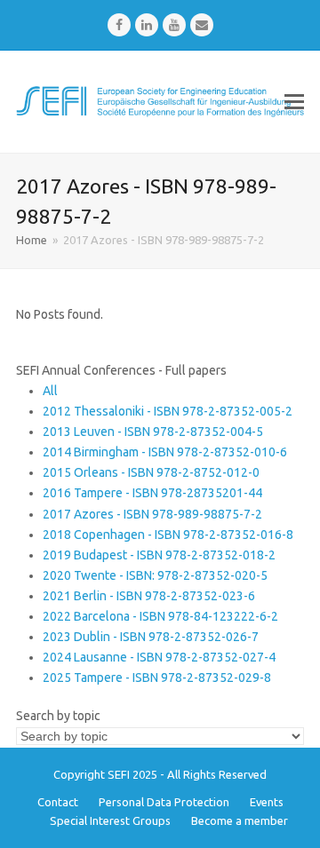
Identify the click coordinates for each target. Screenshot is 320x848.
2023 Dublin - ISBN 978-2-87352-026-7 (151, 637)
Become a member (239, 820)
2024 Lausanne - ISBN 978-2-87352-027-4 (159, 657)
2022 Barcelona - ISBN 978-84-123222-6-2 (160, 616)
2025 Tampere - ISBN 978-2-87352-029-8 (157, 677)
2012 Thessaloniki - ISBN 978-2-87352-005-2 (167, 411)
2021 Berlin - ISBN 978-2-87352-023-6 (149, 596)
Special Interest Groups (110, 820)
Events (267, 802)
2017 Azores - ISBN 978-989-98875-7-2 (152, 514)
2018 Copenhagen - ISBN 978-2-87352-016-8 (168, 534)
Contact (57, 802)
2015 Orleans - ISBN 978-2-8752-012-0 (151, 472)
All (50, 391)
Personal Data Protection (164, 802)
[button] (294, 101)
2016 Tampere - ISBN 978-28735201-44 (152, 493)
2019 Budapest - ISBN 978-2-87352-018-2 (159, 555)
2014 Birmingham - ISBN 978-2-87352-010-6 (165, 452)
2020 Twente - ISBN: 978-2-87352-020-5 (155, 575)
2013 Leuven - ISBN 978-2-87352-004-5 (153, 431)
